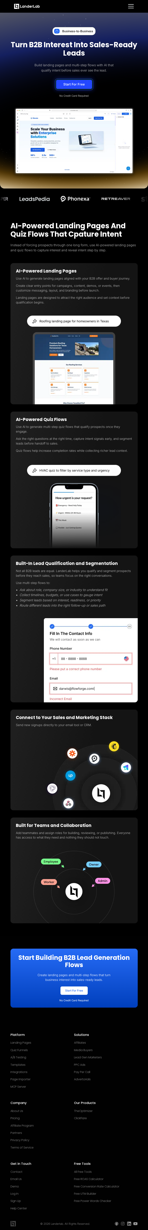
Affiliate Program (22, 1125)
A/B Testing (18, 1057)
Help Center (18, 1208)
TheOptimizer (83, 1111)
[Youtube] (135, 1223)
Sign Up (15, 1201)
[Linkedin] (129, 1223)
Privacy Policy (19, 1140)
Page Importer (20, 1079)
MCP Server (18, 1086)
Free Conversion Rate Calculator (96, 1186)
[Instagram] (123, 1223)
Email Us (16, 1179)
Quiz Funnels (19, 1050)
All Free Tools (83, 1172)
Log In (14, 1193)
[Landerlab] (27, 6)
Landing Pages (20, 1042)
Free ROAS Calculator (88, 1179)
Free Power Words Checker (92, 1201)
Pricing (15, 1118)
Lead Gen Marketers (88, 1057)
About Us (16, 1111)
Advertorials (82, 1079)
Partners (16, 1133)
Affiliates (80, 1042)
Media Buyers (83, 1050)
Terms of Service (22, 1147)
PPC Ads (79, 1064)
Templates (17, 1064)
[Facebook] (116, 1223)
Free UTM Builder (85, 1193)
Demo (14, 1186)
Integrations (18, 1072)
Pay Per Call (82, 1072)
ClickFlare (80, 1118)
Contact (16, 1172)
